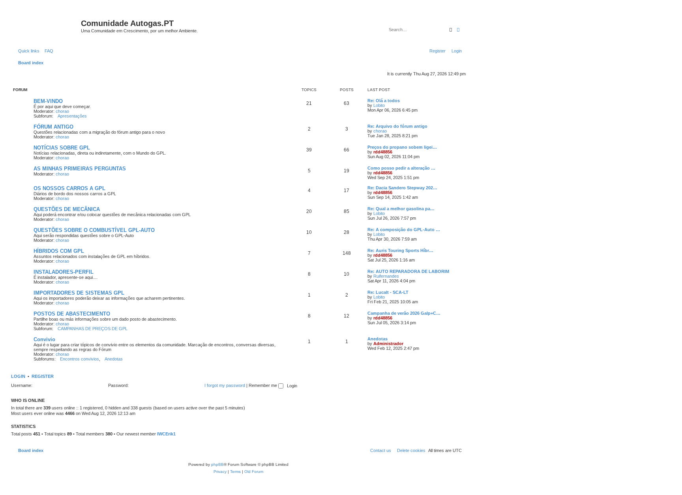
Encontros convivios (79, 359)
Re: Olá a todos (383, 100)
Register (43, 376)
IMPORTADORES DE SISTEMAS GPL (79, 293)
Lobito (379, 105)
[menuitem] (47, 51)
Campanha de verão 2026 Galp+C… (403, 313)
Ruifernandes (386, 276)
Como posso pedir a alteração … (401, 168)
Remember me (263, 385)
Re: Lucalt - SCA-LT (387, 292)
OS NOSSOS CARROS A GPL (69, 188)
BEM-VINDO (48, 101)
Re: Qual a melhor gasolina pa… (401, 208)
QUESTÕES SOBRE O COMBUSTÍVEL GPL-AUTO (94, 230)
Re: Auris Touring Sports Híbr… (400, 250)
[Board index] (47, 25)
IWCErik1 (166, 433)
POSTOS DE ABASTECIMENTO (72, 314)
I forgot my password (224, 385)
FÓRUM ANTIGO (53, 127)
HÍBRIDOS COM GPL (59, 251)
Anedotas (114, 359)
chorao (62, 111)
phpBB (217, 464)
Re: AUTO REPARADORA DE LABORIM (408, 271)
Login (18, 376)
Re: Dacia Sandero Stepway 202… (402, 187)
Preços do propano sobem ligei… (402, 147)
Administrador (388, 343)
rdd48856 (382, 151)
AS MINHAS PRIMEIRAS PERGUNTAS (80, 169)
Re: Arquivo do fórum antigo (397, 126)
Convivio (44, 339)
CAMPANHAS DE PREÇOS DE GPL (92, 328)
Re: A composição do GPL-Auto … (403, 229)
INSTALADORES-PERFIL (64, 272)
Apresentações (72, 116)
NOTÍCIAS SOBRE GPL (62, 148)
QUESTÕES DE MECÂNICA (67, 209)
